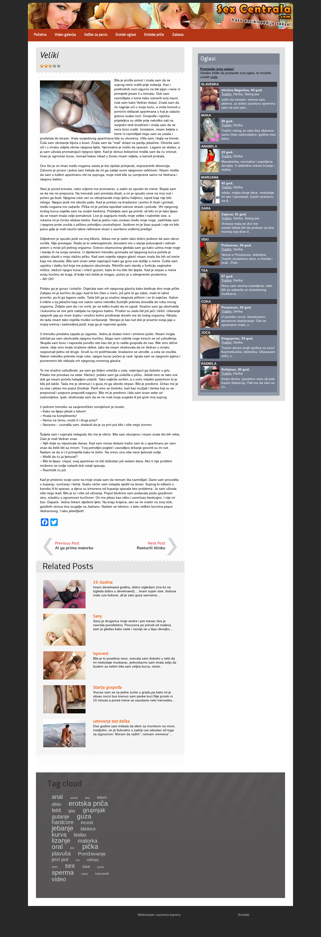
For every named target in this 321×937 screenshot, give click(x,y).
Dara (206, 208)
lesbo (80, 835)
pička (90, 846)
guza (84, 816)
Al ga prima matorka (74, 548)
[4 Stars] (54, 66)
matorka (88, 841)
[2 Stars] (46, 66)
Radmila (208, 363)
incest (87, 822)
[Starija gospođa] (64, 712)
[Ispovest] (64, 678)
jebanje (62, 828)
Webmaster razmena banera (159, 915)
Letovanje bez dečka (111, 721)
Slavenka (210, 84)
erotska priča (88, 803)
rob (77, 860)
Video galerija (65, 35)
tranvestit (102, 873)
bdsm (102, 797)
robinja (92, 860)
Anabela (209, 146)
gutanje (61, 817)
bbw (87, 797)
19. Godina (103, 582)
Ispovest (100, 653)
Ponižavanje (92, 854)
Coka (206, 301)
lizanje (61, 840)
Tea (204, 270)
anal (57, 796)
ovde (214, 77)
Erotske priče (154, 35)
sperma (63, 872)
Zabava (178, 35)
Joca (205, 332)
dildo (56, 804)
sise (86, 866)
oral (57, 846)
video (59, 879)
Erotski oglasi (126, 35)
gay (71, 810)
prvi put (60, 859)
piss (72, 847)
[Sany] (64, 644)
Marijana (210, 177)
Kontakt (243, 915)
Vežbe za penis (95, 35)
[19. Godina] (64, 607)
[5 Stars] (59, 66)
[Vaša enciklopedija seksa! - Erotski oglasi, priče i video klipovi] (160, 25)
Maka (206, 115)
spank (100, 867)
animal (74, 797)
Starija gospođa (107, 687)
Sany (97, 616)
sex (70, 865)
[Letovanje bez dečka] (64, 746)
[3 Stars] (50, 66)
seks (55, 867)
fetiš (56, 810)
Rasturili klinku (151, 548)
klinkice (88, 828)
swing (84, 873)
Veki (205, 239)
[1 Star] (42, 66)
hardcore (63, 822)
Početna (40, 35)
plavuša (61, 853)
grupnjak (94, 810)
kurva (59, 834)
